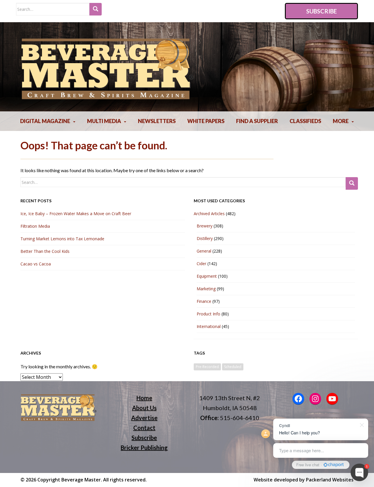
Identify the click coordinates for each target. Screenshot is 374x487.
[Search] (95, 9)
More (341, 121)
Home (144, 397)
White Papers (205, 121)
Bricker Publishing (144, 447)
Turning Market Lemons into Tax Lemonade (62, 238)
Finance (204, 301)
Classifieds (305, 121)
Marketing (206, 288)
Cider (201, 263)
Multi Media (104, 121)
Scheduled (232, 366)
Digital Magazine (45, 121)
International (209, 326)
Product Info (208, 314)
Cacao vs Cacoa (35, 264)
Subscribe (321, 11)
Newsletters (157, 121)
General (204, 251)
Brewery (204, 226)
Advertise (144, 417)
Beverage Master (81, 479)
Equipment (207, 276)
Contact (144, 427)
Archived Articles (209, 213)
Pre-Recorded (207, 366)
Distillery (205, 238)
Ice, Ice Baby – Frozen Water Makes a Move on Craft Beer (75, 213)
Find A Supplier (257, 121)
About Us (144, 407)
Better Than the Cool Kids (45, 251)
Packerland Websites (330, 479)
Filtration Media (35, 226)
